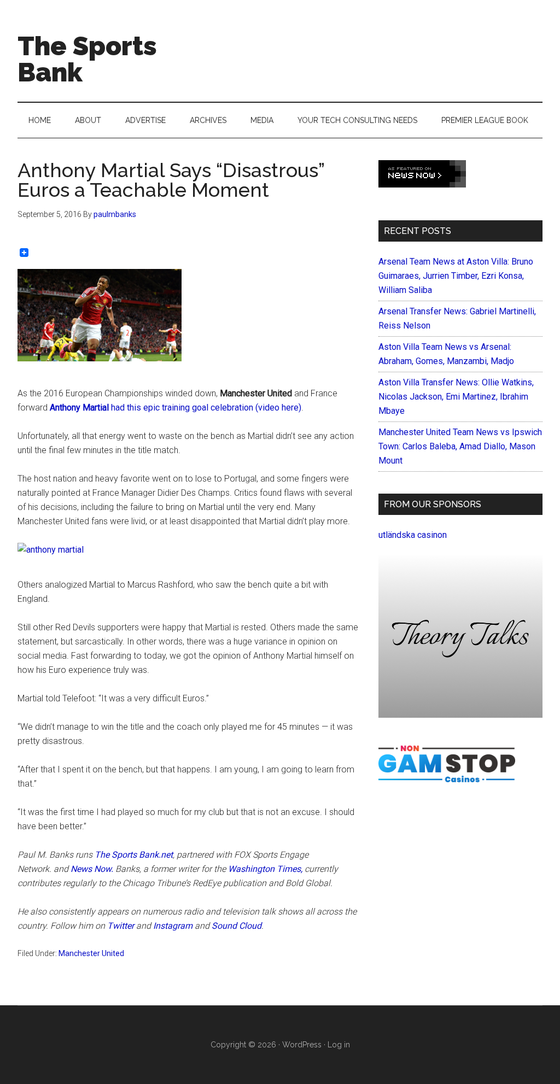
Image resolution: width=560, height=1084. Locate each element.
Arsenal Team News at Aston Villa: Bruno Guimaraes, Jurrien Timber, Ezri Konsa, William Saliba (455, 275)
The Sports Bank (87, 59)
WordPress (302, 1044)
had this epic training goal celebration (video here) (175, 407)
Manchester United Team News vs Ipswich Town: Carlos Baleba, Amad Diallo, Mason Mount (460, 446)
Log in (339, 1044)
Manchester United (91, 953)
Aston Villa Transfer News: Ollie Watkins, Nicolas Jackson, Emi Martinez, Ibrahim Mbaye (456, 396)
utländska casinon (412, 535)
